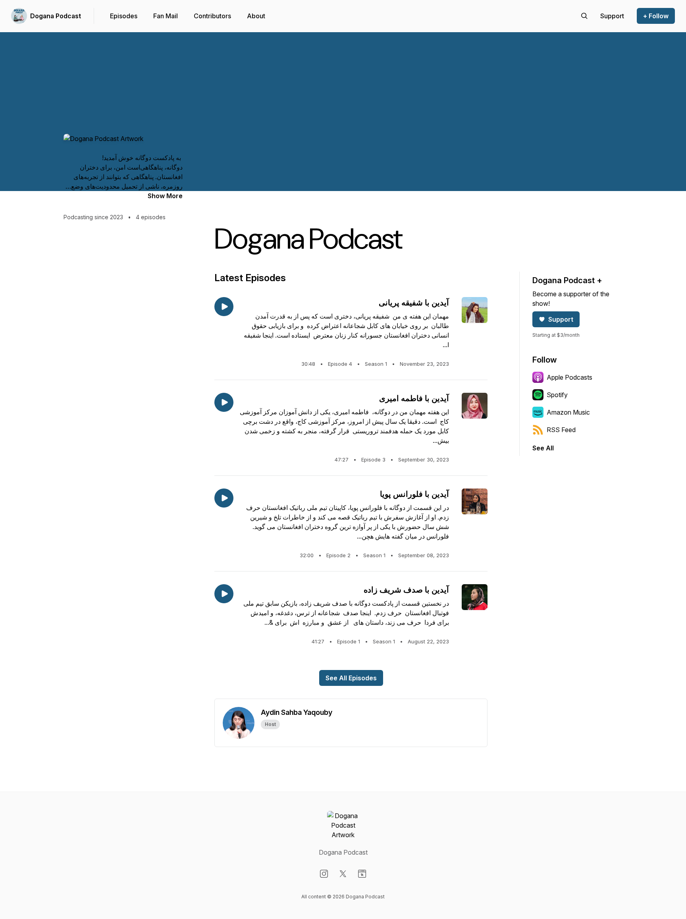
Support (560, 319)
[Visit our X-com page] (343, 874)
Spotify (557, 395)
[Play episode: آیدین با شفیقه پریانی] (223, 306)
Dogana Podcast (55, 16)
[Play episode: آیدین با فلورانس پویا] (223, 498)
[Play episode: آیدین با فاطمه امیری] (223, 402)
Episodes (123, 16)
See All (543, 448)
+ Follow (656, 16)
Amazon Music (568, 412)
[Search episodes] (584, 16)
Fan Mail (165, 16)
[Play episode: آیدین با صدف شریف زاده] (223, 593)
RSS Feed (561, 430)
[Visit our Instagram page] (324, 874)
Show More (165, 196)
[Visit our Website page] (362, 874)
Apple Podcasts (569, 377)
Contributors (212, 16)
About (256, 16)
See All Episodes (351, 678)
